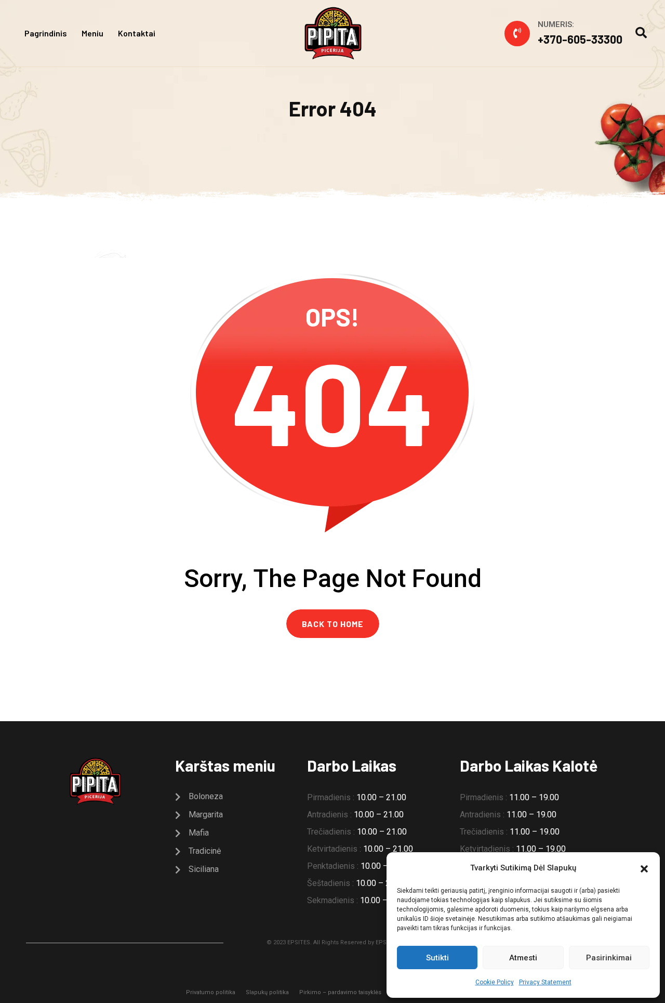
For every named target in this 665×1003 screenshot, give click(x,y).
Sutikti (437, 957)
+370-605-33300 (580, 39)
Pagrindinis (45, 33)
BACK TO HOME (333, 624)
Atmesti (523, 957)
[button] (644, 868)
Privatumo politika (210, 992)
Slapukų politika (267, 992)
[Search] (641, 33)
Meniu (92, 33)
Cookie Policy (494, 982)
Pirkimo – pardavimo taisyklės (340, 992)
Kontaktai (136, 33)
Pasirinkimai (609, 957)
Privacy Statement (545, 982)
